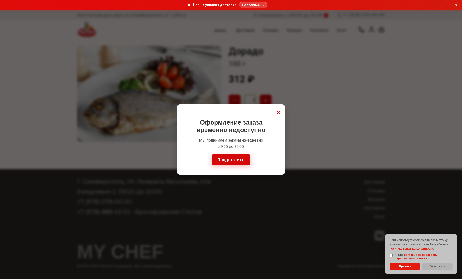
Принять (405, 266)
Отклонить (437, 266)
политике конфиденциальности (411, 248)
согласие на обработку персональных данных (416, 256)
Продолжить (231, 159)
